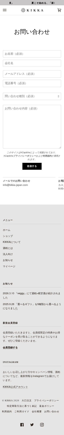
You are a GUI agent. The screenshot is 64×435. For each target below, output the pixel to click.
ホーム (6, 230)
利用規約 (47, 155)
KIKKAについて (12, 242)
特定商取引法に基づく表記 (22, 406)
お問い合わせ (51, 411)
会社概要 (37, 411)
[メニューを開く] (8, 10)
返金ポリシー (46, 406)
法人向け (8, 254)
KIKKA (9, 400)
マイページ (9, 266)
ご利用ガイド (21, 411)
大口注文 (27, 400)
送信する (32, 166)
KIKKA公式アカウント (15, 386)
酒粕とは (8, 248)
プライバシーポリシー (24, 155)
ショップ (8, 236)
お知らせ (8, 260)
